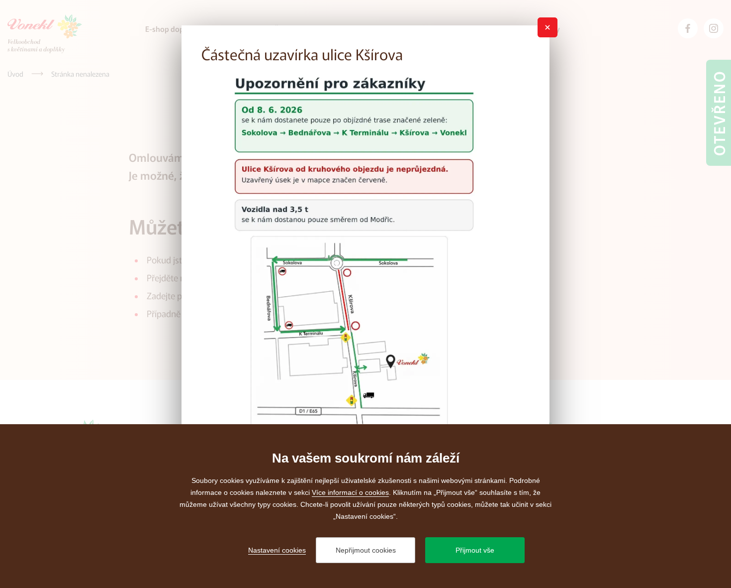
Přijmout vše (475, 550)
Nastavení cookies (277, 550)
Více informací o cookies (350, 492)
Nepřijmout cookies (366, 550)
